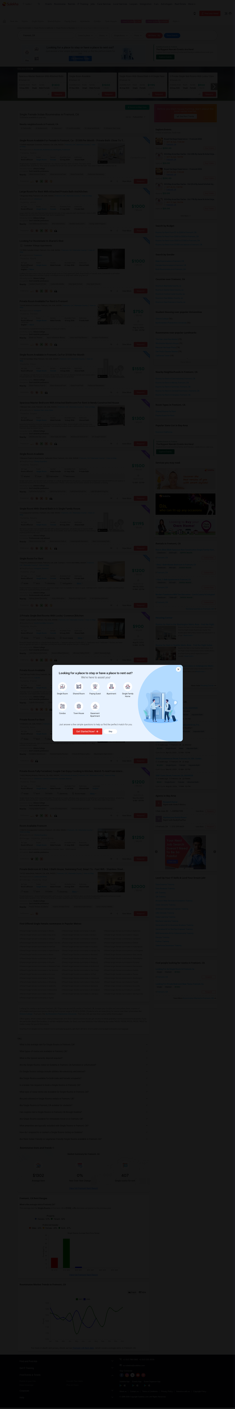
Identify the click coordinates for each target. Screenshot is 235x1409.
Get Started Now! (85, 731)
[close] (178, 669)
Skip (110, 731)
